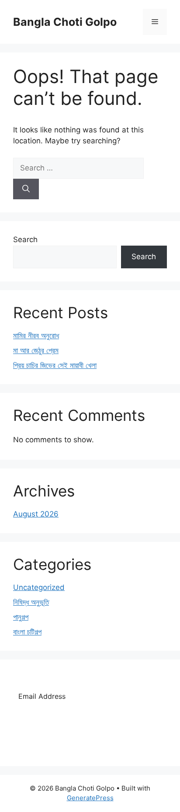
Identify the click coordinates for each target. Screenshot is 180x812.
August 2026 (36, 514)
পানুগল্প (20, 617)
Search (25, 239)
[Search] (26, 189)
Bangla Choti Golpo (65, 21)
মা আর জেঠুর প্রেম (36, 350)
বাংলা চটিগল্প (27, 632)
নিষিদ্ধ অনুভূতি (31, 602)
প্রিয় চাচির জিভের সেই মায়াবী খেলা (55, 365)
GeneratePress (90, 798)
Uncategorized (39, 587)
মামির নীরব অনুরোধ (36, 335)
